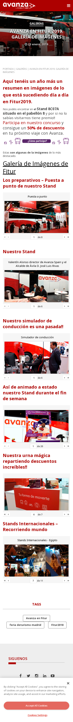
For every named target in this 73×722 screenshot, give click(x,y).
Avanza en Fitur (36, 618)
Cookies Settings (37, 715)
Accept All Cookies (36, 705)
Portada (8, 68)
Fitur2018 (57, 625)
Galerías (37, 24)
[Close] (68, 683)
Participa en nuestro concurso (31, 122)
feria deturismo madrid (25, 625)
